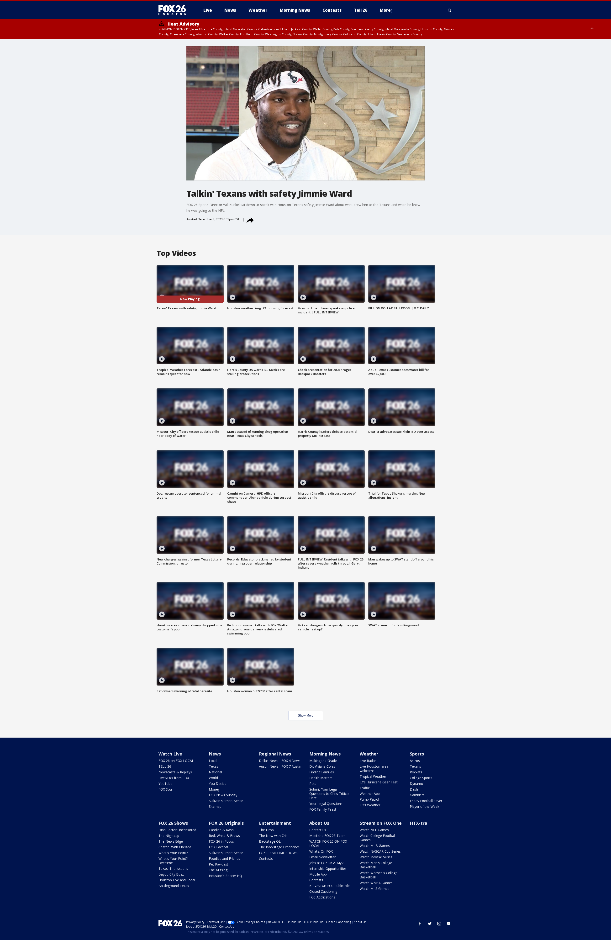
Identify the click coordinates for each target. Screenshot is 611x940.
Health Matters (320, 778)
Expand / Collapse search (450, 10)
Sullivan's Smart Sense (226, 800)
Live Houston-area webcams (374, 768)
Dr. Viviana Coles (322, 766)
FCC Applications (322, 897)
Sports (417, 754)
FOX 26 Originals (226, 823)
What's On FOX (321, 851)
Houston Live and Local (176, 880)
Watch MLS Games (374, 888)
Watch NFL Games (374, 830)
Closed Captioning (323, 891)
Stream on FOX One (381, 823)
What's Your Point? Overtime (173, 860)
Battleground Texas (173, 885)
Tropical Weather (373, 776)
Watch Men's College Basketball (376, 865)
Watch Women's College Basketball (378, 875)
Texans (415, 766)
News (215, 754)
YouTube (165, 783)
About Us (319, 823)
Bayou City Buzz (171, 874)
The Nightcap (168, 835)
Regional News (275, 754)
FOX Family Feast (322, 809)
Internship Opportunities (328, 868)
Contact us (317, 830)
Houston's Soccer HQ (225, 875)
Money (214, 789)
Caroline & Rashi (221, 830)
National (215, 772)
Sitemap (215, 806)
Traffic (365, 788)
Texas (213, 766)
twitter (429, 923)
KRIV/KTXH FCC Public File (329, 885)
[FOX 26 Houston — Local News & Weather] (174, 10)
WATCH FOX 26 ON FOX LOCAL (328, 843)
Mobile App (318, 874)
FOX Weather (370, 805)
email (449, 923)
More (385, 10)
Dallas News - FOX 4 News (279, 760)
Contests (266, 858)
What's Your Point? (173, 852)
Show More (305, 715)
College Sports (421, 778)
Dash (414, 789)
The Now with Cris (273, 835)
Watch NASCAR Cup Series (380, 851)
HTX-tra (418, 823)
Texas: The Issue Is (173, 868)
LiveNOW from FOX (173, 778)
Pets (312, 783)
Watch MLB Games (375, 845)
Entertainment (275, 823)
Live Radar (368, 760)
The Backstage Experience (279, 847)
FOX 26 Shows (173, 823)
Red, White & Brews (224, 835)
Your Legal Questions (325, 803)
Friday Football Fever (426, 800)
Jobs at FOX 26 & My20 (327, 863)
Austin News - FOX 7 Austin (280, 766)
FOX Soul (165, 789)
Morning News (325, 754)
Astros (415, 760)
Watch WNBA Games (376, 883)
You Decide (217, 783)
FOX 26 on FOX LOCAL (176, 760)
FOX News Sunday (223, 795)
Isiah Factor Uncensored (177, 830)
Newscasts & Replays (175, 772)
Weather (369, 754)
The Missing (218, 870)
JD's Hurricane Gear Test (379, 782)
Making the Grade (323, 760)
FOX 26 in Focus (221, 841)
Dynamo (416, 783)
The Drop (266, 830)
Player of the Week (424, 806)
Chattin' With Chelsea (174, 847)
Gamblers (417, 795)
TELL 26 (164, 766)
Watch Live (170, 754)
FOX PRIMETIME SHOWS (278, 852)
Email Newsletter (322, 857)
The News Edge (170, 841)
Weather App (370, 793)
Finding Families (321, 772)
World (213, 778)
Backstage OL (270, 841)
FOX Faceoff (218, 847)
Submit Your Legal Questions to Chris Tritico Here (329, 793)
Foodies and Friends (224, 858)
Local (213, 760)
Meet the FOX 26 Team (327, 835)
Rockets (416, 772)
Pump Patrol (369, 799)
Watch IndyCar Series (376, 857)
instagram (439, 923)
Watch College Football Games (377, 837)
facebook (420, 923)
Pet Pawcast (218, 864)
